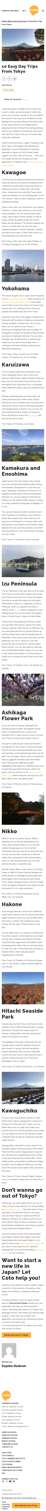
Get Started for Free (26, 1505)
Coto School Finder (11, 1461)
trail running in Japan (13, 1209)
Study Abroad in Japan (16, 1335)
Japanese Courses (10, 1403)
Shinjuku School (10, 1435)
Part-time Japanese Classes (12, 1410)
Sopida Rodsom (14, 1366)
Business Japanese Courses (12, 1423)
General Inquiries (10, 11)
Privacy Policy (7, 1490)
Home (4, 21)
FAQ (3, 1473)
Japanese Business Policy (12, 1494)
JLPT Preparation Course (11, 1413)
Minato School (9, 1441)
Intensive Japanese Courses (12, 1407)
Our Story (7, 1453)
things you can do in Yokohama (15, 302)
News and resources (17, 21)
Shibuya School (9, 1432)
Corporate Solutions (12, 1470)
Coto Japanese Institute (13, 1458)
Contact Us (7, 1447)
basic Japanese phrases (30, 1243)
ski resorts (33, 415)
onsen (17, 610)
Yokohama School (10, 1444)
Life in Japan (8, 90)
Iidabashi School (9, 1438)
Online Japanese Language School (15, 1426)
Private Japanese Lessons (12, 1416)
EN (23, 11)
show (25, 99)
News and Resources (12, 1467)
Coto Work (7, 1464)
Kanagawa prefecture (17, 299)
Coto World (8, 1456)
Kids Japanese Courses (11, 1420)
